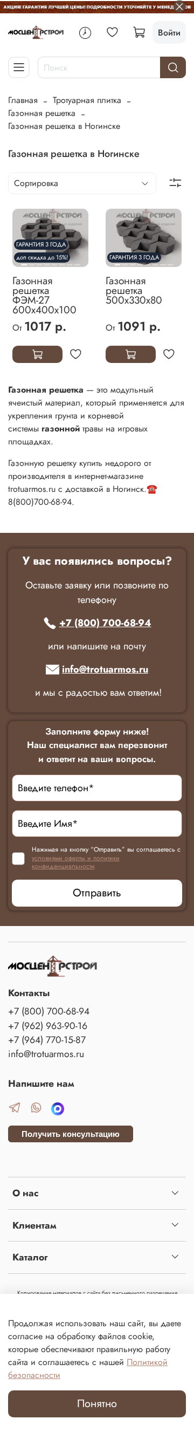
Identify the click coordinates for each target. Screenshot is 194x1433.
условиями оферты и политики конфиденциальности (76, 862)
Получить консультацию (71, 1134)
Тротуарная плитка (87, 100)
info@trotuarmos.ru (105, 669)
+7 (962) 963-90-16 (47, 1026)
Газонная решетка (41, 113)
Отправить (97, 893)
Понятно (97, 1403)
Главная (23, 100)
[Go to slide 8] (170, 260)
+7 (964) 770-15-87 (47, 1040)
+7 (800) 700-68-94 (105, 623)
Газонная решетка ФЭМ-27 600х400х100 (44, 295)
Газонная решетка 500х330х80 (134, 290)
